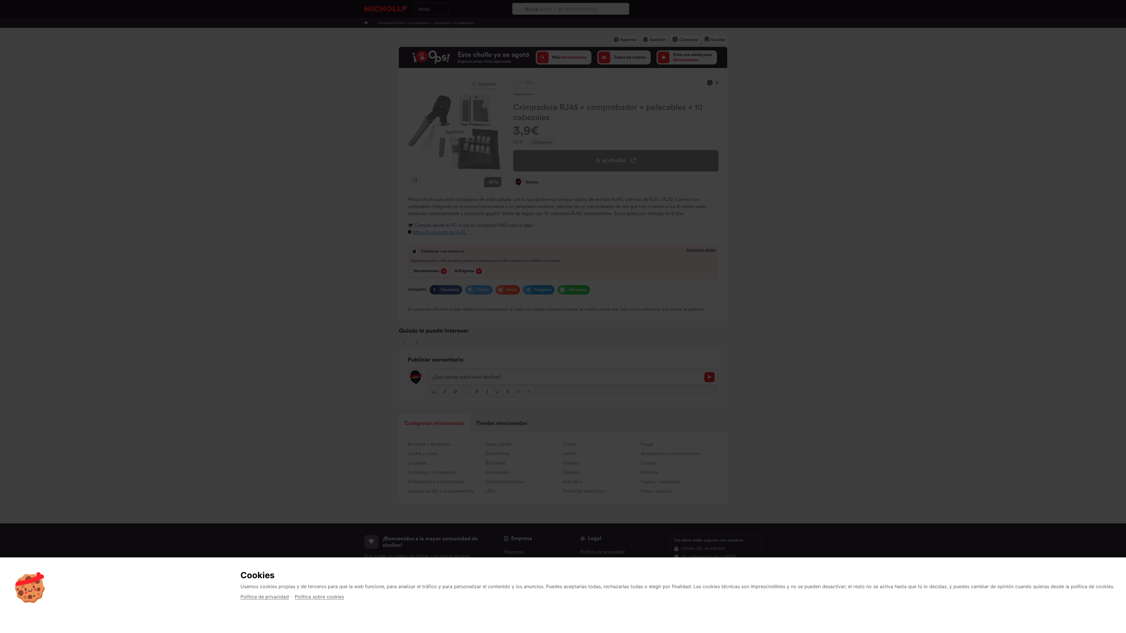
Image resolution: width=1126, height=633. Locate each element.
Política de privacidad (264, 597)
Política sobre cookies (319, 597)
